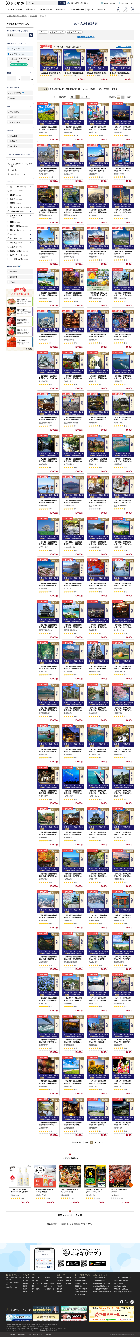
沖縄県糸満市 (68, 879)
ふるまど (14, 170)
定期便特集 (78, 1286)
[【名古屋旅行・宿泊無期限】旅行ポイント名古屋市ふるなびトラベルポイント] (48, 363)
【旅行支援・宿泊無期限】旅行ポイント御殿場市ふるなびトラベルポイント (123, 875)
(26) (50, 882)
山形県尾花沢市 (69, 1128)
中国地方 (68, 1277)
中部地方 (59, 1289)
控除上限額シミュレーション (101, 1283)
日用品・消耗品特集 (81, 1292)
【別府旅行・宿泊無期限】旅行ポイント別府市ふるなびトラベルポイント (98, 211)
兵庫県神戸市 (118, 215)
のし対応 (13, 117)
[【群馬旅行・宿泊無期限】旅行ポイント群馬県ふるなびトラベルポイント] (73, 280)
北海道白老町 (15, 1195)
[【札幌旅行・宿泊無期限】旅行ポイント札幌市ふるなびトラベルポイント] (98, 321)
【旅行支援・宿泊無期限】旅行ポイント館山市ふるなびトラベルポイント (48, 626)
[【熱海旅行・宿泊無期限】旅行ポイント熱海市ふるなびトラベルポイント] (123, 446)
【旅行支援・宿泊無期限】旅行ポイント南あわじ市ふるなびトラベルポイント (123, 667)
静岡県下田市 (118, 547)
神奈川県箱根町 (94, 547)
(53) (75, 509)
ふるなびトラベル (127, 3)
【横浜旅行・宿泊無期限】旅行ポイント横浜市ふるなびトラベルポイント (96, 73)
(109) (76, 260)
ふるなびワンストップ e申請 (21, 165)
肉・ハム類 (18, 187)
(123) (72, 1198)
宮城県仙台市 (115, 1195)
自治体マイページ (18, 174)
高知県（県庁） (119, 796)
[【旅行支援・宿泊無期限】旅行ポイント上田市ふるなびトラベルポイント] (98, 985)
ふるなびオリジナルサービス (17, 43)
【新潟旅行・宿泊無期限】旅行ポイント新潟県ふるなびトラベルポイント (98, 377)
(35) (75, 675)
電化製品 (16, 242)
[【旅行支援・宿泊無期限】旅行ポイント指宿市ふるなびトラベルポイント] (73, 404)
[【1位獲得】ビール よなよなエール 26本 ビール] (95, 1176)
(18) (125, 965)
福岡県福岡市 (93, 174)
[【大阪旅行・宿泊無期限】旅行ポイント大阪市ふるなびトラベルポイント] (98, 114)
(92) (100, 343)
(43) (100, 550)
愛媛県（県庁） (44, 796)
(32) (50, 758)
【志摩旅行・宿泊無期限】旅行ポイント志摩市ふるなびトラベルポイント (123, 1041)
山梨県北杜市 (93, 1086)
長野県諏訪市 (93, 1128)
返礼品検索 (33, 16)
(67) (125, 467)
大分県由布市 (68, 1003)
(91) (75, 75)
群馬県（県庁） (69, 298)
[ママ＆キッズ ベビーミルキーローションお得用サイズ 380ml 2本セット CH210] (20, 1176)
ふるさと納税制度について (101, 1286)
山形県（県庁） (119, 423)
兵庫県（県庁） (44, 174)
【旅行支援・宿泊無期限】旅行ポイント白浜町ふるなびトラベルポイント (73, 253)
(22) (50, 633)
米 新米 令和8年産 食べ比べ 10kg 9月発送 (44, 1191)
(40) (100, 675)
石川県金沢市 (68, 174)
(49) (75, 550)
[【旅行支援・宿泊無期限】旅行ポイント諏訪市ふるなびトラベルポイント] (98, 1109)
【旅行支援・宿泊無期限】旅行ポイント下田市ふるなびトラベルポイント (123, 543)
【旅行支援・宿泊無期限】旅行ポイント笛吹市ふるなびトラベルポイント (48, 958)
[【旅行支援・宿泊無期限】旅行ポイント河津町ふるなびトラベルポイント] (123, 695)
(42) (100, 633)
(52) (50, 592)
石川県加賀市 (68, 754)
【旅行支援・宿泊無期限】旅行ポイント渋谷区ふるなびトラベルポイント (98, 1041)
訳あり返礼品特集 (80, 1280)
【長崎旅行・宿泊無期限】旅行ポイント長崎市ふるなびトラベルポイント (98, 626)
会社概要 (12, 1334)
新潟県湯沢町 (43, 920)
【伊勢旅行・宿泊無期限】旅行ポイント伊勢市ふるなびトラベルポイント (123, 584)
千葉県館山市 (47, 630)
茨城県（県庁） (44, 1003)
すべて (12, 160)
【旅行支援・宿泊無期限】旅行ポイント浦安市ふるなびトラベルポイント (48, 253)
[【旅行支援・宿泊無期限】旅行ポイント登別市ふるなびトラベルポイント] (48, 404)
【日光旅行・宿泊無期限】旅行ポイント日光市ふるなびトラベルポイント (123, 833)
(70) (50, 384)
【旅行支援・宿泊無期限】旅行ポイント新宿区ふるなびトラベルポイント (48, 336)
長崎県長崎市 (93, 630)
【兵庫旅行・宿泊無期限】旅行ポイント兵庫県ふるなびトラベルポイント (48, 170)
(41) (125, 633)
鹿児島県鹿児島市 (44, 713)
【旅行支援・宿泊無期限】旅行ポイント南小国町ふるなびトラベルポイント (73, 336)
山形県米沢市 (43, 1128)
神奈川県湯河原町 (69, 547)
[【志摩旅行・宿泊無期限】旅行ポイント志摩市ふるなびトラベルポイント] (123, 1027)
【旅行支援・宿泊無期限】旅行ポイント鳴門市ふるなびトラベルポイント (48, 1041)
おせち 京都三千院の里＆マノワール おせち (69, 1191)
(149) (101, 177)
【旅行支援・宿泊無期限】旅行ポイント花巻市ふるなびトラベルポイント (98, 501)
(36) (100, 758)
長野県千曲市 (118, 1128)
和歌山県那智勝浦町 (70, 962)
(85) (98, 75)
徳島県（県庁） (119, 1086)
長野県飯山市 (122, 506)
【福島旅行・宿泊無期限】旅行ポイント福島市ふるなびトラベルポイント (48, 584)
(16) (100, 1007)
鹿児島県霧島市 (69, 464)
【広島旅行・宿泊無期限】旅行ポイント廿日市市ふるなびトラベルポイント (123, 916)
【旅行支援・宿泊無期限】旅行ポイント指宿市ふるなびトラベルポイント (73, 418)
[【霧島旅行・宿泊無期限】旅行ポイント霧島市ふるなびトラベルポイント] (73, 446)
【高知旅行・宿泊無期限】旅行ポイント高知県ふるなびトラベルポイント (123, 792)
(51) (125, 550)
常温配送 (13, 136)
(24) (75, 799)
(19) (75, 218)
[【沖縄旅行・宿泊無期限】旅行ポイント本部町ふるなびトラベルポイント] (73, 778)
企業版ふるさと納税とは (121, 1289)
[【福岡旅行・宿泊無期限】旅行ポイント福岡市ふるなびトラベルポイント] (98, 155)
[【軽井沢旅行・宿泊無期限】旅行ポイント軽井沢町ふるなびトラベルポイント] (74, 60)
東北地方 (59, 1283)
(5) (125, 509)
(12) (75, 1090)
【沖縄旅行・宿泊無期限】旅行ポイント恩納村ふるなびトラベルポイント (73, 128)
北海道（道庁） (94, 464)
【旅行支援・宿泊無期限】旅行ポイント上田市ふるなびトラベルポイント (98, 999)
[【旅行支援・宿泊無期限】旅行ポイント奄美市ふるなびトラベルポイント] (123, 944)
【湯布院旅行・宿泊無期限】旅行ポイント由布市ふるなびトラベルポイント (73, 999)
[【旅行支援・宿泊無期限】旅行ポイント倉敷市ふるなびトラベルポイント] (73, 197)
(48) (125, 592)
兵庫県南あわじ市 (119, 671)
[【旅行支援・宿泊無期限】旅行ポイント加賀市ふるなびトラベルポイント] (73, 736)
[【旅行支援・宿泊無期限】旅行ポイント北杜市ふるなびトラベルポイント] (98, 1068)
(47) (100, 592)
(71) (75, 384)
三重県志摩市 (118, 1045)
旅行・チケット (19, 255)
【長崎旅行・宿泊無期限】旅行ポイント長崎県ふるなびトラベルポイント (73, 377)
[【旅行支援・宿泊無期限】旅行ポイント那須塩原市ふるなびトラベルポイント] (98, 736)
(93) (50, 343)
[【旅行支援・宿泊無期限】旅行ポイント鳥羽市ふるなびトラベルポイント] (123, 363)
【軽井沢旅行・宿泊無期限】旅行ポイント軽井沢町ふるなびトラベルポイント (73, 73)
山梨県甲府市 (122, 298)
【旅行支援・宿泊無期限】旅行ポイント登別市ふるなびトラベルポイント (48, 418)
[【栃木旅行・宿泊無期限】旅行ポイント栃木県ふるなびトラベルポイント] (73, 570)
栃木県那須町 (68, 671)
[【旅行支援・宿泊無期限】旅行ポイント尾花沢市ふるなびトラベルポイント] (73, 1109)
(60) (75, 467)
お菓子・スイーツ (17, 216)
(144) (126, 218)
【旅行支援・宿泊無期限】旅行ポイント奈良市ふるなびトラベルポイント (48, 833)
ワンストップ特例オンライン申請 (18, 154)
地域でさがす (31, 9)
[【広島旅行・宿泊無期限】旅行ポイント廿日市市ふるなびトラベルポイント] (123, 902)
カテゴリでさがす (45, 9)
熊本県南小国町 (69, 340)
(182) (76, 135)
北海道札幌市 (93, 340)
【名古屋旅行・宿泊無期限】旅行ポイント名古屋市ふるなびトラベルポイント (48, 377)
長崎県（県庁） (69, 381)
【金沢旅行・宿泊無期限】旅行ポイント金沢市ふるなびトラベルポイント (73, 170)
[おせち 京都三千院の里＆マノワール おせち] (70, 1176)
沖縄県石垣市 (43, 298)
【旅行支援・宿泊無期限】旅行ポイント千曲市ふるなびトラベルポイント (123, 1124)
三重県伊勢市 (118, 588)
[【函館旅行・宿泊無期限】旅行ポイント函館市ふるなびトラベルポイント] (123, 114)
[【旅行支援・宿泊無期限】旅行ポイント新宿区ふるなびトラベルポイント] (48, 321)
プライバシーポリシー (35, 1334)
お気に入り (125, 11)
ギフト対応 (14, 112)
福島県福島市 (43, 588)
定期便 (12, 98)
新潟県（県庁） (94, 381)
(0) (100, 509)
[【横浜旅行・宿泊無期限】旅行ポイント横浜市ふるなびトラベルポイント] (97, 60)
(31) (75, 716)
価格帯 (9, 73)
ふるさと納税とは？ (99, 1277)
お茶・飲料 (18, 211)
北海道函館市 (118, 132)
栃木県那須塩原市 (94, 754)
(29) (125, 716)
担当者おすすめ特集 (81, 1283)
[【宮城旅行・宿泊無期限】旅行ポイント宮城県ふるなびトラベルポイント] (48, 653)
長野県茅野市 (118, 754)
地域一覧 (59, 1277)
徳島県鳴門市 (43, 1045)
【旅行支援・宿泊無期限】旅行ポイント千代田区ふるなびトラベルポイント (123, 170)
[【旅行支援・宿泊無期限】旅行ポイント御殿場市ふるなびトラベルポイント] (123, 861)
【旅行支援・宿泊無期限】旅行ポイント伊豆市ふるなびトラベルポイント (48, 875)
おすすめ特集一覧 (80, 1277)
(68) (125, 384)
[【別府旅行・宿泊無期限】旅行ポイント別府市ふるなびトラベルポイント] (98, 197)
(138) (51, 177)
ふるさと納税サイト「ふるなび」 (17, 16)
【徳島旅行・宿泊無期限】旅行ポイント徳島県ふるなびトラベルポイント (123, 1082)
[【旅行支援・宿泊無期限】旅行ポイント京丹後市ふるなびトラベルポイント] (73, 1027)
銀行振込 (13, 271)
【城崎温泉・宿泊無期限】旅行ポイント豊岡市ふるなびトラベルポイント (48, 211)
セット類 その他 (19, 259)
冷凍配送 (13, 146)
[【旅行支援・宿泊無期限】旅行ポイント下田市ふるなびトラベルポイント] (123, 529)
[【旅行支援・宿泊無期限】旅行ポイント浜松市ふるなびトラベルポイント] (48, 736)
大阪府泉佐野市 (91, 1195)
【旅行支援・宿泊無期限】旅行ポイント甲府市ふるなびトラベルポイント (123, 294)
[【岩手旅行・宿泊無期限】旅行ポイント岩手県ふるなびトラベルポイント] (48, 529)
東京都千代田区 (119, 174)
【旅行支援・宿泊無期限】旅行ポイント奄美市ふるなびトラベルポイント (123, 958)
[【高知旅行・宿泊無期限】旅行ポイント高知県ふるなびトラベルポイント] (123, 778)
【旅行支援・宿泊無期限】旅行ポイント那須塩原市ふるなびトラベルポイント (98, 750)
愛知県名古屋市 (44, 381)
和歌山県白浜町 (69, 257)
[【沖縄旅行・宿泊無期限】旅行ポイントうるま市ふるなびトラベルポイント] (98, 778)
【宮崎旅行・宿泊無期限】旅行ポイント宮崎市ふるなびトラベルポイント (73, 1082)
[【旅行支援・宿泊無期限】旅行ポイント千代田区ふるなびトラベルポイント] (123, 155)
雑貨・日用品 (19, 226)
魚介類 (16, 199)
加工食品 (17, 238)
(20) (125, 301)
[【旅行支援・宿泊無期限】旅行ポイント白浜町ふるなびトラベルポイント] (73, 238)
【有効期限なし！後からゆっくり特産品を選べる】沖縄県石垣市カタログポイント (98, 294)
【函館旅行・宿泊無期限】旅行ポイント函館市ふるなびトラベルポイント (123, 128)
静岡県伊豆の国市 (94, 671)
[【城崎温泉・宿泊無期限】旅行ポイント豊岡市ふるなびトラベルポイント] (48, 197)
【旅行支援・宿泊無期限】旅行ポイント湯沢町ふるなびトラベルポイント (48, 916)
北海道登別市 (47, 423)
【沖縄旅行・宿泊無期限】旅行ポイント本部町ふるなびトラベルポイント (73, 792)
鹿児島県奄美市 (119, 962)
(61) (51, 75)
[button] (131, 56)
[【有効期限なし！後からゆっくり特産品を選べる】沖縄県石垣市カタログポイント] (98, 280)
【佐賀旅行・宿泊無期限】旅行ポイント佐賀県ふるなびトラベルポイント (98, 875)
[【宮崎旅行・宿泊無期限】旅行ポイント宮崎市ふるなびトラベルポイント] (73, 1068)
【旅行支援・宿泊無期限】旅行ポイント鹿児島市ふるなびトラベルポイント (48, 709)
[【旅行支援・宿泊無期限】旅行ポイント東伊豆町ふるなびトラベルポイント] (48, 487)
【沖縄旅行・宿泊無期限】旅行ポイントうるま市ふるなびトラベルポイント (98, 792)
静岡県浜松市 (43, 754)
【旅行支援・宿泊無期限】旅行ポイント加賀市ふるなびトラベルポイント (73, 750)
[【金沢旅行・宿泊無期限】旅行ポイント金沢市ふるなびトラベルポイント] (73, 155)
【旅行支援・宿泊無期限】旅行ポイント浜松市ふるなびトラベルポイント (48, 750)
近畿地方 (59, 1292)
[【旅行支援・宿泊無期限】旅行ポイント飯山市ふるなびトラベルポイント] (123, 487)
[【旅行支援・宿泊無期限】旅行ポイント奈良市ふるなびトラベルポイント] (48, 819)
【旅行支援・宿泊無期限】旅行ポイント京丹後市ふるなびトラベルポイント (73, 1041)
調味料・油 (18, 230)
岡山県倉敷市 (72, 215)
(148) (101, 218)
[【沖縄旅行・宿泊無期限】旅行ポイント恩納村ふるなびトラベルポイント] (73, 114)
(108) (76, 301)
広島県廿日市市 (119, 920)
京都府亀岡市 (65, 1195)
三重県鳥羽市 (118, 381)
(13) (100, 1048)
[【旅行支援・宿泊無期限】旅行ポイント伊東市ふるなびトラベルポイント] (48, 1068)
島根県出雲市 (68, 713)
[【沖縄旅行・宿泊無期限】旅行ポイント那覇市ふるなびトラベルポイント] (120, 60)
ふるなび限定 (15, 93)
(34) (125, 882)
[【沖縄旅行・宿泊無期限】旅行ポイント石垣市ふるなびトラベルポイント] (48, 280)
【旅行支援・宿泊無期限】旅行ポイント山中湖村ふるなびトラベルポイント (73, 501)
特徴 (8, 106)
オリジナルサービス (97, 9)
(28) (100, 799)
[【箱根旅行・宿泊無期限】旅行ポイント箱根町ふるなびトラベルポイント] (98, 529)
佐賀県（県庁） (94, 879)
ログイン (118, 11)
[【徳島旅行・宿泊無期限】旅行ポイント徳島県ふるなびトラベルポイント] (123, 1068)
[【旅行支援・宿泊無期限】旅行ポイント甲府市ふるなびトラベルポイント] (123, 280)
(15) (75, 1048)
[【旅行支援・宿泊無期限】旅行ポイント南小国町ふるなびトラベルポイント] (73, 321)
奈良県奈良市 (43, 837)
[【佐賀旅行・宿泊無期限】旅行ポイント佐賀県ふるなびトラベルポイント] (98, 861)
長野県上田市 (93, 1003)
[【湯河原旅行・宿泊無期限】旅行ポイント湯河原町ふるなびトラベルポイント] (73, 529)
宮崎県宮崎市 (68, 1086)
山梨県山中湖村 (69, 506)
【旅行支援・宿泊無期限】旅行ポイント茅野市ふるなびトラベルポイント (123, 750)
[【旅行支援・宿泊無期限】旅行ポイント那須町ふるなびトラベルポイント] (73, 653)
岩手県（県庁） (44, 547)
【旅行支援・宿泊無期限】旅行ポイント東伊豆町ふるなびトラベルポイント (48, 501)
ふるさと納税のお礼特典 (121, 1280)
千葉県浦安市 (43, 257)
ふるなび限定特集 (80, 1294)
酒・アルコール (19, 207)
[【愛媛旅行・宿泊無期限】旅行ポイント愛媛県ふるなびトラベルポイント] (48, 778)
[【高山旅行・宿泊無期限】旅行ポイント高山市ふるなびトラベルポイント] (48, 446)
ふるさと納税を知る (76, 9)
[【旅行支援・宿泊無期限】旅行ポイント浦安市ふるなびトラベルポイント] (48, 238)
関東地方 (59, 1286)
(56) (50, 509)
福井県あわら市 (119, 630)
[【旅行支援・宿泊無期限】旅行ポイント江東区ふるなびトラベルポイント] (98, 695)
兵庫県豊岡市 (47, 215)
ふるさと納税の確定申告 (100, 1289)
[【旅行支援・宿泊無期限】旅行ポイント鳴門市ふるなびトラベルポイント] (48, 1027)
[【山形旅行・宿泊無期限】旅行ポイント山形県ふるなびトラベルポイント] (123, 404)
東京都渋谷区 (93, 1045)
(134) (126, 177)
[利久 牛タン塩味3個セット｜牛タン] (120, 1176)
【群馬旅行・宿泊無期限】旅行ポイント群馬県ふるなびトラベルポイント (73, 294)
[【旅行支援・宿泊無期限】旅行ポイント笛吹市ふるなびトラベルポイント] (48, 944)
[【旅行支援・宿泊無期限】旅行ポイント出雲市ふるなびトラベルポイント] (73, 695)
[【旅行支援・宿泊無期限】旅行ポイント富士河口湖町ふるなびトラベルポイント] (98, 570)
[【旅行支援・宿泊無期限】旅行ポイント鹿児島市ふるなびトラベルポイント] (48, 695)
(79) (75, 343)
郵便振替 (13, 277)
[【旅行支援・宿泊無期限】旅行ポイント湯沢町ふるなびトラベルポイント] (48, 902)
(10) (75, 1131)
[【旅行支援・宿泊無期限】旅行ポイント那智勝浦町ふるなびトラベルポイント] (73, 944)
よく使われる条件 (13, 87)
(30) (75, 758)
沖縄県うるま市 (94, 796)
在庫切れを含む (16, 122)
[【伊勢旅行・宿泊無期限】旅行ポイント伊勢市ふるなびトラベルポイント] (123, 570)
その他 (12, 282)
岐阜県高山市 (43, 464)
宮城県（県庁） (44, 671)
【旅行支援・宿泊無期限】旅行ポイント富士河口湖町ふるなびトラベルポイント (98, 584)
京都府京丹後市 (69, 1045)
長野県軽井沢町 (119, 257)
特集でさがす (61, 9)
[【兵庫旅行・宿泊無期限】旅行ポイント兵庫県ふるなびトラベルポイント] (48, 155)
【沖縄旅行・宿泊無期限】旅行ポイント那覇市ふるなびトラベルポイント (120, 73)
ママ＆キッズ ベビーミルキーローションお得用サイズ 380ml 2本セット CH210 (20, 1191)
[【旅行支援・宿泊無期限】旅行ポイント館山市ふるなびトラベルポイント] (48, 612)
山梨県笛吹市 (43, 962)
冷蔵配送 (13, 141)
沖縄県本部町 (68, 796)
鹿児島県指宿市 (73, 423)
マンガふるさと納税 (120, 1286)
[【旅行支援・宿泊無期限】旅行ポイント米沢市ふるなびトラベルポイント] (48, 1109)
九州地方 (68, 1283)
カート (132, 11)
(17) (50, 965)
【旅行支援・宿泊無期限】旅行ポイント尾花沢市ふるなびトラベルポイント (73, 1124)
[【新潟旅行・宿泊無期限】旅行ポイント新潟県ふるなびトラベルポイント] (98, 363)
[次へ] (131, 1185)
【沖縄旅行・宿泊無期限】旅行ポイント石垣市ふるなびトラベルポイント (48, 294)
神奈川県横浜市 (119, 340)
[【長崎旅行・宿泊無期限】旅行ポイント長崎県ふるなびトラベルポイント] (73, 363)
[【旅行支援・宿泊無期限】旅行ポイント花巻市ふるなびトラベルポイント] (98, 487)
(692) (51, 135)
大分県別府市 (93, 215)
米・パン (17, 191)
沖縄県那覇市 (93, 257)
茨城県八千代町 (41, 1195)
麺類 (15, 222)
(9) (100, 301)
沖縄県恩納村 (68, 132)
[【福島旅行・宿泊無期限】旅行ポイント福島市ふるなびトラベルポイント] (48, 570)
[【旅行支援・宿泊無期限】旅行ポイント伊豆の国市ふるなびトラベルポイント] (98, 653)
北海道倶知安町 (94, 920)
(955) (98, 1198)
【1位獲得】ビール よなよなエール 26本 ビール (95, 1191)
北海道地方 (60, 1280)
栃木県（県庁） (69, 588)
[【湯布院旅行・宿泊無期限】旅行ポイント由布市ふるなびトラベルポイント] (73, 985)
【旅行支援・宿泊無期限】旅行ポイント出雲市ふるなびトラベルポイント (73, 709)
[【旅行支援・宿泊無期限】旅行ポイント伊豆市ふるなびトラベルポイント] (48, 861)
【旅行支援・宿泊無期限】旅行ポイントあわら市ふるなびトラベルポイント (123, 626)
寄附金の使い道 (118, 1283)
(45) (50, 426)
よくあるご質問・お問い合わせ (78, 3)
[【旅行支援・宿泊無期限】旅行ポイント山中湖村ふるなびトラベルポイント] (73, 487)
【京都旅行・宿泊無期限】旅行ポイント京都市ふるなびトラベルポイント (48, 128)
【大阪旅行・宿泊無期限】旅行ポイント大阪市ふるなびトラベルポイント (98, 128)
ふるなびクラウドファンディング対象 (19, 61)
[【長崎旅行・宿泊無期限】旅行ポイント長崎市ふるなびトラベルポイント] (98, 612)
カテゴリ (10, 181)
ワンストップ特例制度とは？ (122, 1277)
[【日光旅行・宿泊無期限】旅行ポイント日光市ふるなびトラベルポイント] (123, 819)
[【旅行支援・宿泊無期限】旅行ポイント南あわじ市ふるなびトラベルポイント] (123, 653)
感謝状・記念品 (19, 251)
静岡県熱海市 (118, 464)
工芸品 (16, 247)
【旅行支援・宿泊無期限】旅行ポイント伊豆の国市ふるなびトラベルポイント (98, 667)
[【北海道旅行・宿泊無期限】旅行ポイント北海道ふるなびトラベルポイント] (51, 60)
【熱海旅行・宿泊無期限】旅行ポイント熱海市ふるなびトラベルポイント (123, 460)
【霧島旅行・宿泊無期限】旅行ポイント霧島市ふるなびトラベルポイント (73, 460)
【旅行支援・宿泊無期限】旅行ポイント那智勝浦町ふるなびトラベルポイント (73, 958)
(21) (75, 1007)
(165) (126, 135)
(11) (50, 1131)
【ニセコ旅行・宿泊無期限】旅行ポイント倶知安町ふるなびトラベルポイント (98, 916)
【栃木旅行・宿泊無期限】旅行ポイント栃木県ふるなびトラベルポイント (73, 584)
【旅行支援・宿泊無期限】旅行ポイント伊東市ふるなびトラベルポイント (48, 1082)
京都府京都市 (43, 132)
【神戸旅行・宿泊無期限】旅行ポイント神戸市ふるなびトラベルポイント (123, 211)
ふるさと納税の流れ (99, 1280)
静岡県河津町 (118, 713)
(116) (121, 75)
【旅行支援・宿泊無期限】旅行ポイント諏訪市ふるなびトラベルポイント (98, 1124)
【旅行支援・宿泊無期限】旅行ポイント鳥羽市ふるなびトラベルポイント (123, 377)
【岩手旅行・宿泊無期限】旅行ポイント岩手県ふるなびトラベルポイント (48, 543)
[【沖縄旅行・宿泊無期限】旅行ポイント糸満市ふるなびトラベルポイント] (73, 861)
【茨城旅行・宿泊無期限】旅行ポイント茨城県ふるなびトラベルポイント (48, 999)
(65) (50, 218)
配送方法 (10, 130)
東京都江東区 (93, 713)
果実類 (25, 1286)
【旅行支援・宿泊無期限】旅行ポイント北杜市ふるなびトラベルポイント (98, 1082)
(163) (76, 177)
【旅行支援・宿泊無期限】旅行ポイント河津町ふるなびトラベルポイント (123, 709)
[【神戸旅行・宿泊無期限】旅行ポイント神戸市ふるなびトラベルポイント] (123, 197)
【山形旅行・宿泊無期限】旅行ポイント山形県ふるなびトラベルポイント (123, 418)
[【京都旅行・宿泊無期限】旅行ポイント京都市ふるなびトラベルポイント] (48, 114)
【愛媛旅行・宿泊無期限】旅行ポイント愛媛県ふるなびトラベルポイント (48, 792)
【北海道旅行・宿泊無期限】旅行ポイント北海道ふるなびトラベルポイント (50, 73)
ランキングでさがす (14, 9)
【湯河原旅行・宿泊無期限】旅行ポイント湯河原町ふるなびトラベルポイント (73, 543)
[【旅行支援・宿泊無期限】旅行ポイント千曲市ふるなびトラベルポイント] (123, 1109)
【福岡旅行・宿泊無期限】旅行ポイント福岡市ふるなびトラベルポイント (98, 170)
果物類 (16, 195)
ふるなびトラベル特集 (123, 47)
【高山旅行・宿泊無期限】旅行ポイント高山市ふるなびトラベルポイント (48, 460)
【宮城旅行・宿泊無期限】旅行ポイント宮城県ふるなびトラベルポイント (48, 667)
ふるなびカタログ (109, 3)
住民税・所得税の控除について (102, 1292)
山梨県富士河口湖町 (95, 588)
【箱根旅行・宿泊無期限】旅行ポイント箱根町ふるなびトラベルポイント (98, 543)
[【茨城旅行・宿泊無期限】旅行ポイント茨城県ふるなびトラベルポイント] (48, 985)
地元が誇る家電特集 (81, 1289)
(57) (50, 467)
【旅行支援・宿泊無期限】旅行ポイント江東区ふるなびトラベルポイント (98, 709)
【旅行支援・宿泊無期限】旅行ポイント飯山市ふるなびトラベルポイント (123, 501)
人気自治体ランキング (12, 1287)
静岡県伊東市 (43, 1086)
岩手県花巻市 (97, 506)
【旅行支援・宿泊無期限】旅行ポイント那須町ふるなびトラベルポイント (73, 667)
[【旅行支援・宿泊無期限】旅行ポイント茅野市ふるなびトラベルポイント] (123, 736)
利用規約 (21, 1334)
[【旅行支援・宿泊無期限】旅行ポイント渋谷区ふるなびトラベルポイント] (98, 1027)
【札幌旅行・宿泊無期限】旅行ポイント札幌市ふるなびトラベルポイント (98, 336)
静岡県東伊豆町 (44, 506)
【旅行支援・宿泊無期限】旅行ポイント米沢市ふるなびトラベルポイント (48, 1124)
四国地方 (68, 1280)
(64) (100, 384)
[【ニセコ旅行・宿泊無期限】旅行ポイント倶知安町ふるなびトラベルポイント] (98, 902)
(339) (48, 1198)
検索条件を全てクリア (85, 37)
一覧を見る (28, 349)
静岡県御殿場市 (119, 879)
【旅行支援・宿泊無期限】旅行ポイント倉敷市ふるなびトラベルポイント (73, 211)
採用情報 (48, 1334)
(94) (50, 301)
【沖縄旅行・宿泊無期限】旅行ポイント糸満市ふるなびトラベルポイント (73, 875)
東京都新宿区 (43, 340)
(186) (101, 135)
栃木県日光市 (118, 837)
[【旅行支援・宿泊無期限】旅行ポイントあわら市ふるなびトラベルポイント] (123, 612)
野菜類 (16, 203)
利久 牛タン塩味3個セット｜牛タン (120, 1191)
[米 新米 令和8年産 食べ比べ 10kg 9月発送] (45, 1176)
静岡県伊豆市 (43, 879)
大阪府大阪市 (93, 132)
